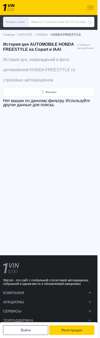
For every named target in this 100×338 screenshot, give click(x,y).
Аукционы (13, 302)
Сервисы (12, 311)
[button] (16, 22)
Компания (13, 293)
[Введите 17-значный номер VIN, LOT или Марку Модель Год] (90, 22)
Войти (26, 330)
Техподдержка (18, 320)
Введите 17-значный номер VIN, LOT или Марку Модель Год (59, 21)
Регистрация (71, 330)
